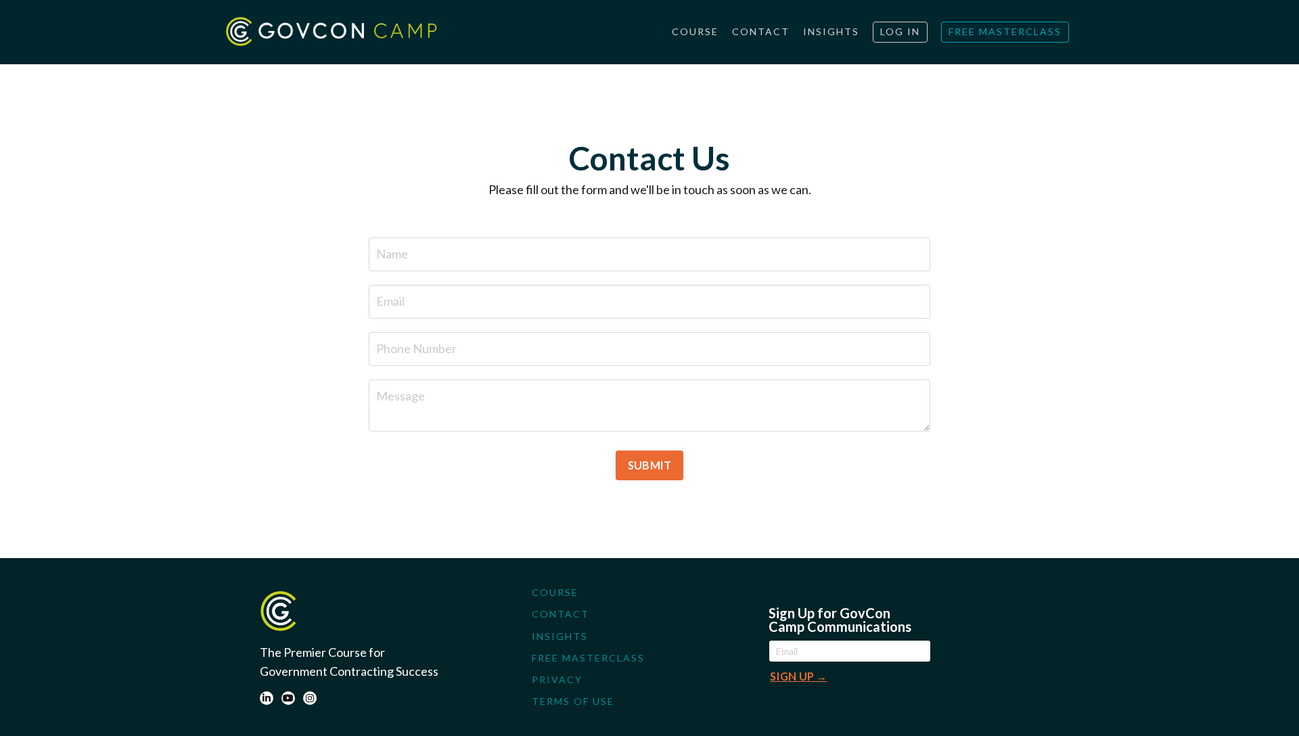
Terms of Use (573, 701)
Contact (761, 31)
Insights (831, 31)
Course (695, 31)
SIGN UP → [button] (798, 676)
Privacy (557, 679)
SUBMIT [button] (650, 465)
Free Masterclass (1005, 31)
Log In (900, 31)
